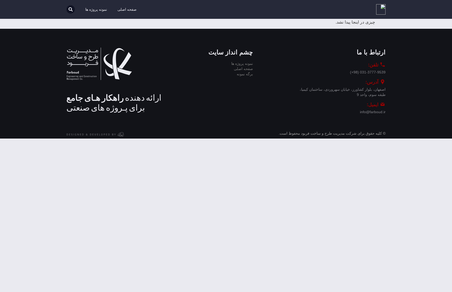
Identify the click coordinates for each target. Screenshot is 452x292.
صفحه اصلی (127, 9)
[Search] (70, 9)
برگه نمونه (245, 74)
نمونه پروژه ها (96, 9)
